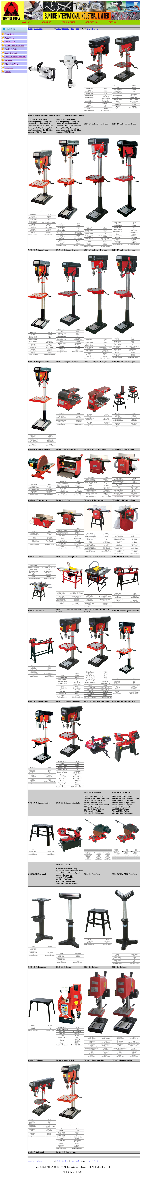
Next (72, 29)
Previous (65, 29)
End (77, 29)
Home (30, 29)
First (58, 29)
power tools (38, 29)
